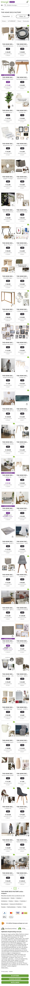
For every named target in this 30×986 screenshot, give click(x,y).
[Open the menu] (2, 5)
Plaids (24, 907)
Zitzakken (18, 898)
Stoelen (13, 898)
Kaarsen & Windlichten (16, 904)
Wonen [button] (4, 21)
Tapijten (19, 907)
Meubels (3, 907)
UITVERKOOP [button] (12, 21)
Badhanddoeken (11, 907)
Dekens (16, 901)
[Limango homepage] (5, 2)
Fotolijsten (23, 901)
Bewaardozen (4, 904)
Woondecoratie (5, 898)
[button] (7, 16)
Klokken (11, 901)
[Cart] (12, 39)
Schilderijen (4, 901)
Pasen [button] (19, 21)
